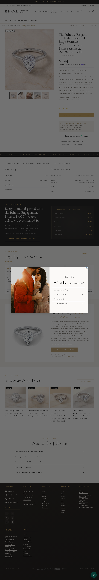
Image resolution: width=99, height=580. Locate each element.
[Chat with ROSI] (94, 575)
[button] (69, 290)
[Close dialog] (86, 269)
